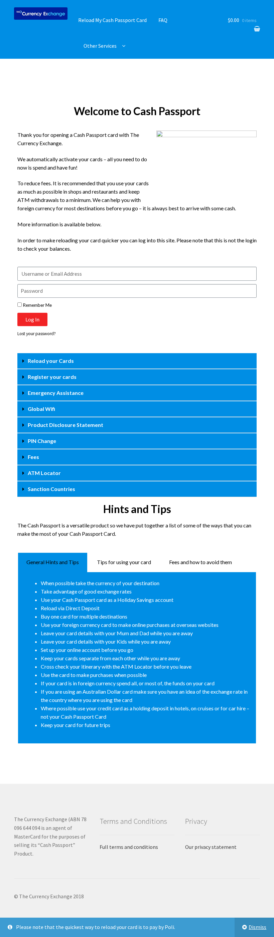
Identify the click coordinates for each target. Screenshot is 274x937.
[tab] (137, 361)
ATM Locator (44, 473)
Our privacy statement (211, 847)
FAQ (162, 20)
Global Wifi (41, 409)
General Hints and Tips (52, 562)
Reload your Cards (51, 361)
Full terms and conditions (129, 847)
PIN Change (42, 441)
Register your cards (52, 377)
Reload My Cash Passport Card (112, 20)
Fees (33, 457)
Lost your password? (36, 333)
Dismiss (257, 927)
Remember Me (37, 305)
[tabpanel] (137, 658)
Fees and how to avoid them (200, 562)
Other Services (100, 45)
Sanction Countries (51, 489)
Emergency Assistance (56, 393)
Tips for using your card (124, 562)
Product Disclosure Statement (65, 425)
